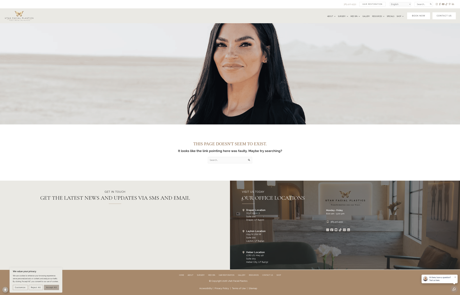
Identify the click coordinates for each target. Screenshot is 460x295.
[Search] (431, 4)
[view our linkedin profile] (453, 4)
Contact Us (267, 275)
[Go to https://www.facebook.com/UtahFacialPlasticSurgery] (331, 230)
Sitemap (252, 288)
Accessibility (205, 288)
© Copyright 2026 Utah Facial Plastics (228, 281)
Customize (20, 287)
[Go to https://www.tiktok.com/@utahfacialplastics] (340, 230)
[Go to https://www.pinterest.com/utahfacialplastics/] (344, 230)
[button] (372, 4)
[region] (36, 280)
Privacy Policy (222, 288)
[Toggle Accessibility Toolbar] (5, 290)
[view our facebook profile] (440, 4)
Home (181, 275)
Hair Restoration (226, 275)
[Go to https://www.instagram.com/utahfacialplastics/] (327, 230)
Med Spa (211, 275)
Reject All (36, 287)
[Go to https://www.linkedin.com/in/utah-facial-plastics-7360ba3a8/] (348, 230)
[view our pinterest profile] (449, 4)
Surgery (201, 275)
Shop (278, 275)
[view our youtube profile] (443, 4)
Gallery (241, 275)
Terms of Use (238, 288)
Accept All (51, 287)
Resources (254, 275)
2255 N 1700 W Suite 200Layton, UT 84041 (255, 237)
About (190, 275)
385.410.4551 (350, 4)
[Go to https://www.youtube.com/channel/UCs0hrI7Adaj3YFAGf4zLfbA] (336, 230)
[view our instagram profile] (436, 4)
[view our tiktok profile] (446, 4)
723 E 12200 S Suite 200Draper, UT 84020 (255, 216)
